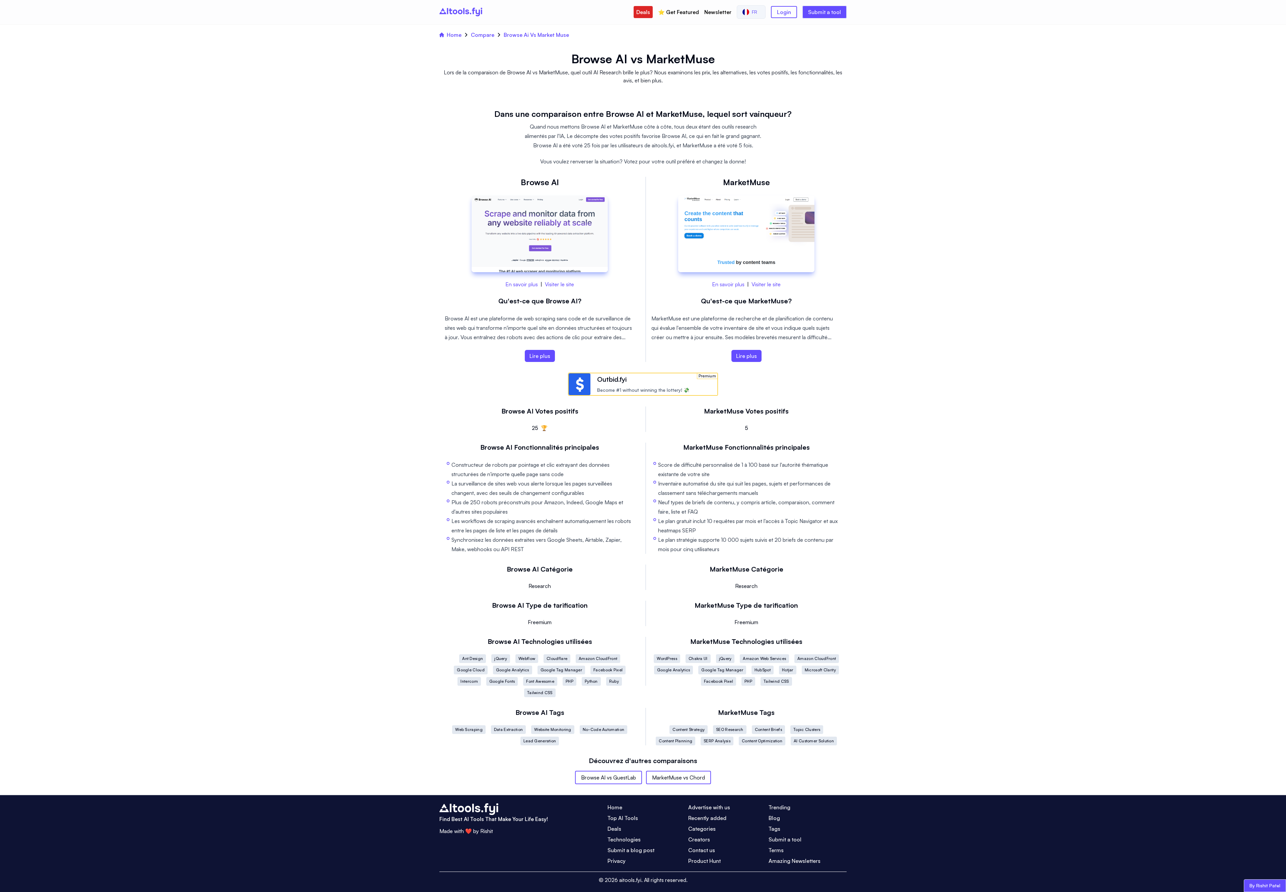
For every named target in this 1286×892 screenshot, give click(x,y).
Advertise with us (709, 807)
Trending (779, 807)
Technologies (624, 839)
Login (784, 12)
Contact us (701, 850)
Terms (776, 850)
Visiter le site (559, 284)
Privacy (617, 861)
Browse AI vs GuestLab (608, 777)
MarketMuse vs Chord (678, 777)
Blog (774, 818)
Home (454, 34)
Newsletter (717, 12)
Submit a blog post (631, 850)
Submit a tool (824, 12)
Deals (643, 12)
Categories (702, 828)
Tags (774, 828)
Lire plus (539, 356)
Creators (699, 839)
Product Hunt (704, 861)
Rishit (486, 831)
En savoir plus (521, 284)
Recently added (707, 818)
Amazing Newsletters (794, 861)
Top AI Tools (623, 818)
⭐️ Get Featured (678, 12)
